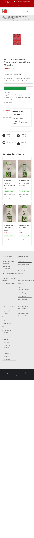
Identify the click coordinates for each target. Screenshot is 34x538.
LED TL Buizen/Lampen (24, 288)
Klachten (6, 339)
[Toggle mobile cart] (24, 11)
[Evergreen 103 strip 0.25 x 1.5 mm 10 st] (24, 167)
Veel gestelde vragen (7, 312)
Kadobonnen (23, 296)
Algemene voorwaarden (7, 352)
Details (13, 194)
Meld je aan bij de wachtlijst (15, 88)
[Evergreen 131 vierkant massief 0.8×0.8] (9, 167)
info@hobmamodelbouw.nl (10, 273)
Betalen (5, 320)
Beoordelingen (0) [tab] (6, 118)
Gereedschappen (16, 95)
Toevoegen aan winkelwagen (7, 196)
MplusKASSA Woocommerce (22, 375)
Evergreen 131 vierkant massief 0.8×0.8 (9, 183)
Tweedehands (23, 299)
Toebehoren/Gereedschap (11, 100)
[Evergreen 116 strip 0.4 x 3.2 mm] (24, 212)
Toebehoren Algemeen (23, 97)
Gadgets (21, 283)
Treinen (21, 273)
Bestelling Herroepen (6, 358)
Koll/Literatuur (23, 277)
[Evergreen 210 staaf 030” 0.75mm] (9, 212)
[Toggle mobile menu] (31, 11)
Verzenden (6, 327)
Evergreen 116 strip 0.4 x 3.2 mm (24, 227)
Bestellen (6, 317)
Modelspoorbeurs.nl (24, 316)
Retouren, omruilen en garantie (7, 345)
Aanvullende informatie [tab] (6, 112)
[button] (13, 74)
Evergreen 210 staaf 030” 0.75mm (9, 227)
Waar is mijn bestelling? (7, 331)
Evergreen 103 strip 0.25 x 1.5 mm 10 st (24, 183)
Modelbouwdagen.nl (24, 313)
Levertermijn (7, 323)
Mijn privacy (7, 336)
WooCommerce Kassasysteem (17, 377)
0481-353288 (6, 271)
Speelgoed (22, 270)
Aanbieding (22, 293)
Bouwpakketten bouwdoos (24, 266)
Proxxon (14, 97)
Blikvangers (22, 261)
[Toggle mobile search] (27, 11)
